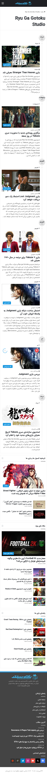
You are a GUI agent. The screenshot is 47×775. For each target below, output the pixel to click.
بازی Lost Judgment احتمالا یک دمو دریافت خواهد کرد (22, 198)
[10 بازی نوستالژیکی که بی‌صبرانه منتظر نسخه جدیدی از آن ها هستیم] (39, 582)
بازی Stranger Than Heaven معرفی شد (21, 72)
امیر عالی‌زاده (34, 429)
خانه (42, 12)
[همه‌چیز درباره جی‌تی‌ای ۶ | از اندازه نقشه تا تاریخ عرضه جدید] (39, 572)
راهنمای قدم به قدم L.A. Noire (22, 639)
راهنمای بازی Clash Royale (23, 649)
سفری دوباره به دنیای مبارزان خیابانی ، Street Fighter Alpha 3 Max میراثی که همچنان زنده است (24, 492)
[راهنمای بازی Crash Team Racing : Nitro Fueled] (39, 622)
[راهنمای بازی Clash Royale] (39, 652)
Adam (36, 70)
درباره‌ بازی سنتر (40, 703)
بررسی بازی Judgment (29, 374)
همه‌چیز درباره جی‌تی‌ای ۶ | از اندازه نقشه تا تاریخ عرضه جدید (18, 570)
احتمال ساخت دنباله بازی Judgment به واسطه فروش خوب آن (22, 312)
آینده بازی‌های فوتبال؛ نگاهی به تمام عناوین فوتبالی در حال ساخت (18, 599)
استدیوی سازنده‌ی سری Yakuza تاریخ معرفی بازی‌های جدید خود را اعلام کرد (22, 433)
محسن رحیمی (34, 130)
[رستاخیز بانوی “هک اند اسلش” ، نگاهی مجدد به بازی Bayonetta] (39, 514)
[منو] (3, 4)
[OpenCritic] (12, 761)
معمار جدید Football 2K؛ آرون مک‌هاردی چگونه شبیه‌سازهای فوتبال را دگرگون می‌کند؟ (26, 560)
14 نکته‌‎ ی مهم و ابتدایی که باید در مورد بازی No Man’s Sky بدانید (18, 660)
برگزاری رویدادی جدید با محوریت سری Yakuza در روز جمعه (22, 134)
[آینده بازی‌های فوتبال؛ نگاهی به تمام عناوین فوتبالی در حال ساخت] (39, 602)
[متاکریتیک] (18, 761)
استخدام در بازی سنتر (38, 710)
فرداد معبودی (34, 254)
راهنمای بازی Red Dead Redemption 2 (19, 629)
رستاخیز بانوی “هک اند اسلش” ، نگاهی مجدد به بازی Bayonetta (17, 512)
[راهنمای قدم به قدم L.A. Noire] (39, 642)
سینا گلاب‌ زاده (34, 371)
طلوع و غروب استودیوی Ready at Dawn (18, 589)
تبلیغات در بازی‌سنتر (39, 706)
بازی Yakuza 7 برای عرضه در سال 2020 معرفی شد (22, 259)
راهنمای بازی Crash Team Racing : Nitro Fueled (18, 620)
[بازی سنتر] (23, 3)
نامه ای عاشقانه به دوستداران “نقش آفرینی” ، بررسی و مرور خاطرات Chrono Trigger (17, 502)
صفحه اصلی (41, 700)
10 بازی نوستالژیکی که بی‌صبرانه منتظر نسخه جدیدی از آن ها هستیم (17, 580)
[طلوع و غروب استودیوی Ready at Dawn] (39, 592)
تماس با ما (42, 713)
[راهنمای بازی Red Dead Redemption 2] (39, 632)
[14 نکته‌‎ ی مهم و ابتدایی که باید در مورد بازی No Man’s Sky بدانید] (39, 662)
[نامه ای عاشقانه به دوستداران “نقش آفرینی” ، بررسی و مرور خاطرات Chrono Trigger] (39, 505)
